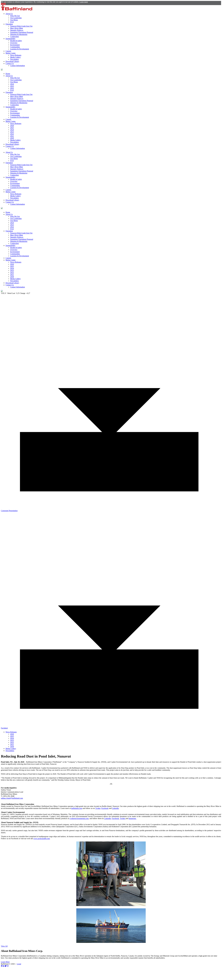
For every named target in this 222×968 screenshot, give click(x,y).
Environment (15, 45)
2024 (12, 84)
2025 (12, 128)
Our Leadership (16, 18)
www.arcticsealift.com (41, 839)
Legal (19, 964)
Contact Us (10, 63)
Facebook (104, 808)
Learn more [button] (83, 2)
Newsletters (14, 59)
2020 (12, 138)
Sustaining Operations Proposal (21, 32)
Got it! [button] (3, 4)
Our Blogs (14, 20)
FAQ (12, 22)
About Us (9, 14)
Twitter (97, 808)
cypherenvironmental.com (79, 818)
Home (8, 74)
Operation (9, 24)
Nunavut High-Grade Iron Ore (21, 26)
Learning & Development (19, 49)
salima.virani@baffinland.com (12, 798)
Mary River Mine (16, 28)
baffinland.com (76, 808)
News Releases (15, 55)
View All (4, 946)
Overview (13, 43)
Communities (15, 47)
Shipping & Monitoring (18, 34)
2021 (12, 136)
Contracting (14, 36)
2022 (12, 88)
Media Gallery (15, 57)
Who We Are (15, 16)
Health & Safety (16, 41)
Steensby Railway (16, 30)
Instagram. (132, 818)
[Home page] (16, 10)
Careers (8, 51)
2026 (12, 126)
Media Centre (10, 53)
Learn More (5, 962)
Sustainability (10, 39)
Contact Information (17, 66)
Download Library (12, 61)
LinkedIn (115, 808)
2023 (12, 86)
